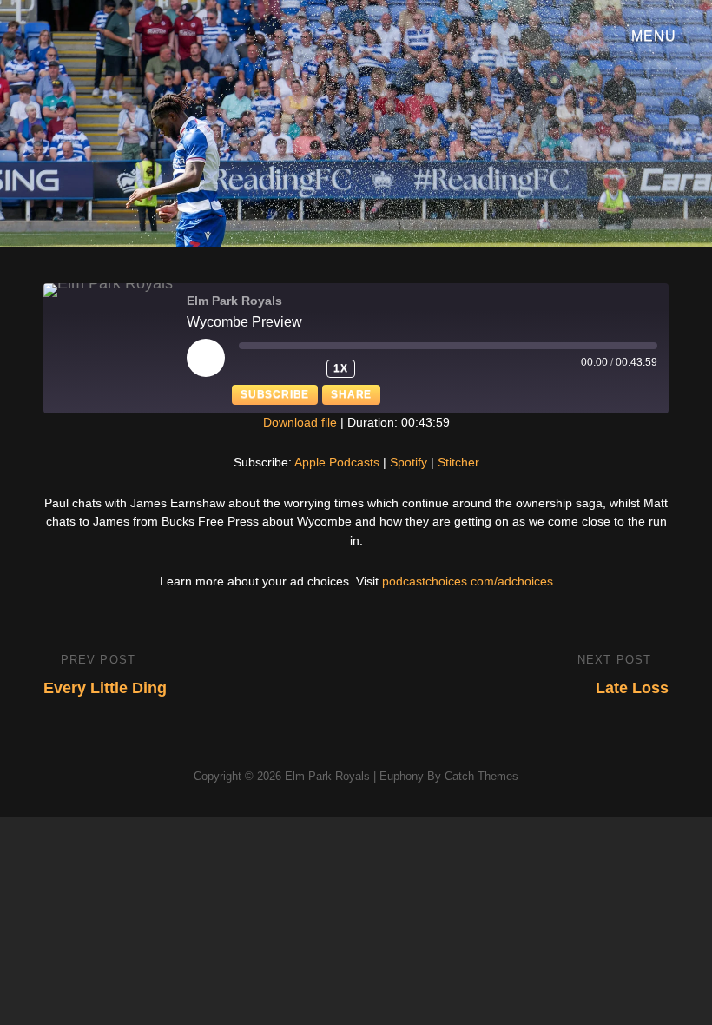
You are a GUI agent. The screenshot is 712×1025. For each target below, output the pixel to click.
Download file (300, 422)
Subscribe (275, 394)
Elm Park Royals (327, 776)
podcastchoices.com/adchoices (467, 581)
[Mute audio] (262, 368)
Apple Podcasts (336, 462)
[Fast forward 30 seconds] (387, 368)
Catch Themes (481, 776)
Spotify (408, 462)
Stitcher (458, 462)
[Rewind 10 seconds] (306, 368)
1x (340, 368)
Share (351, 394)
